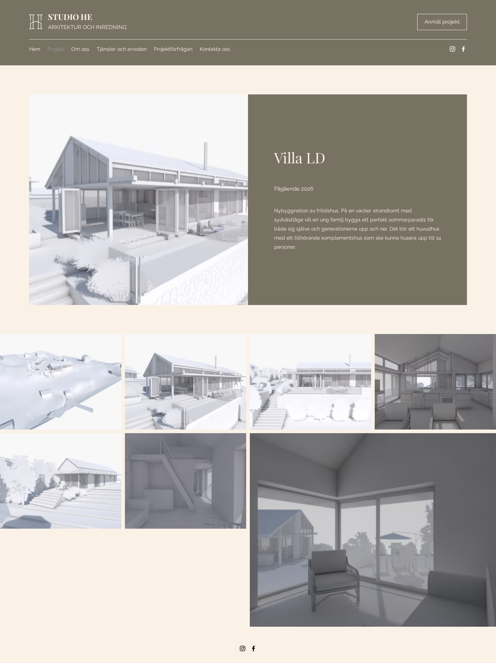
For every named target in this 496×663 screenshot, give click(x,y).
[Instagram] (452, 49)
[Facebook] (463, 49)
